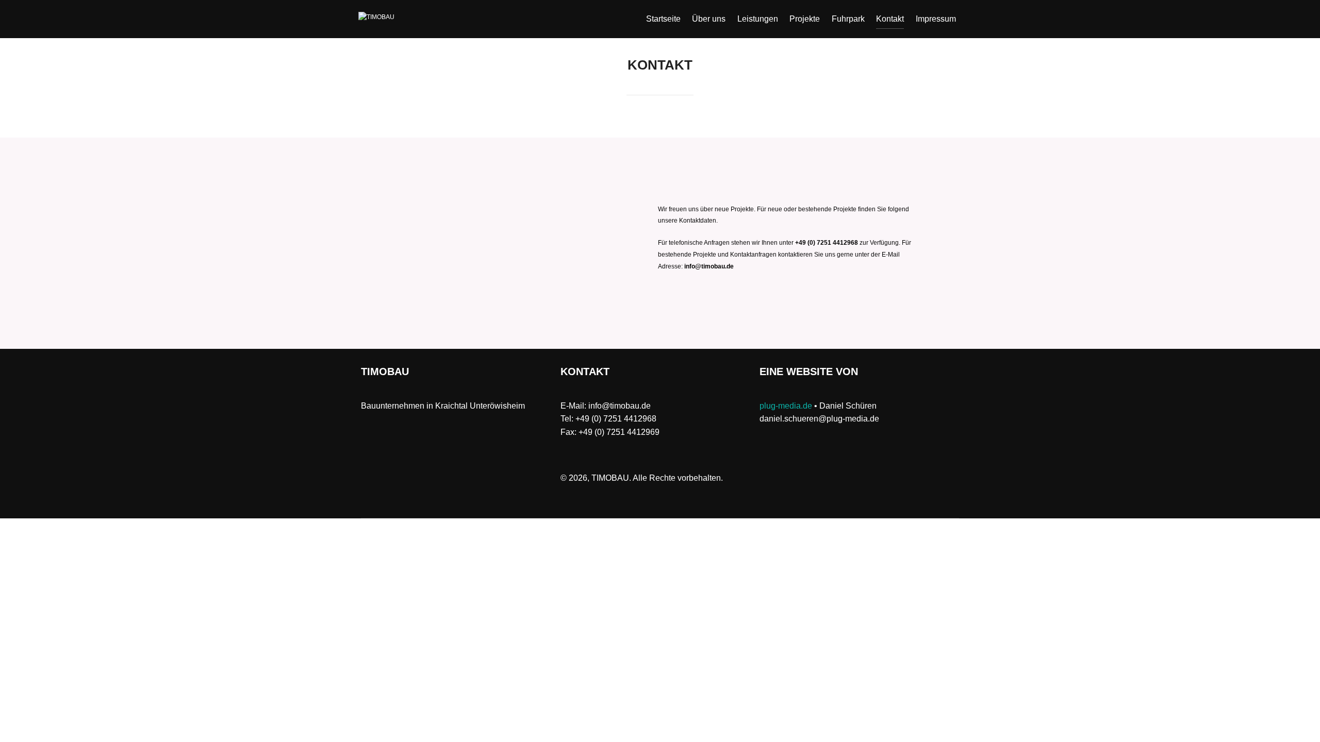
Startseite (663, 18)
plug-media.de (786, 405)
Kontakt (890, 18)
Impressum (936, 18)
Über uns (708, 18)
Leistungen (757, 18)
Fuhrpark (848, 18)
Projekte (804, 18)
